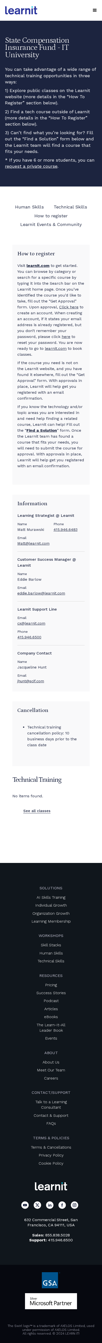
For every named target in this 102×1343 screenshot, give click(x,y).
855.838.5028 (57, 1235)
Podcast (51, 1000)
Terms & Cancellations (51, 1147)
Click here (68, 307)
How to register (51, 215)
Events (51, 1038)
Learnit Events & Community (51, 224)
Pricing (51, 985)
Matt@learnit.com (33, 543)
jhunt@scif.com (30, 681)
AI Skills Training (51, 897)
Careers (51, 1078)
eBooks (51, 1016)
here (66, 336)
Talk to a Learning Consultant (51, 1105)
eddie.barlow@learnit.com (41, 593)
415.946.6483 (65, 529)
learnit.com (56, 348)
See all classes (37, 811)
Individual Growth (51, 905)
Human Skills (29, 206)
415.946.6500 (29, 637)
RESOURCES (51, 975)
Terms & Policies (51, 1138)
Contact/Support (51, 1092)
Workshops (51, 935)
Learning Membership (51, 921)
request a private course (31, 166)
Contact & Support (51, 1115)
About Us (51, 1062)
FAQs (51, 1123)
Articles (51, 1009)
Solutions (51, 888)
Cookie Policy (51, 1163)
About (51, 1052)
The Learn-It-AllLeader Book (51, 1028)
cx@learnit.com (31, 623)
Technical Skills (70, 206)
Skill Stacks (51, 945)
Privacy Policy (51, 1155)
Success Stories (51, 992)
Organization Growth (51, 913)
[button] (95, 10)
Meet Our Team (51, 1070)
